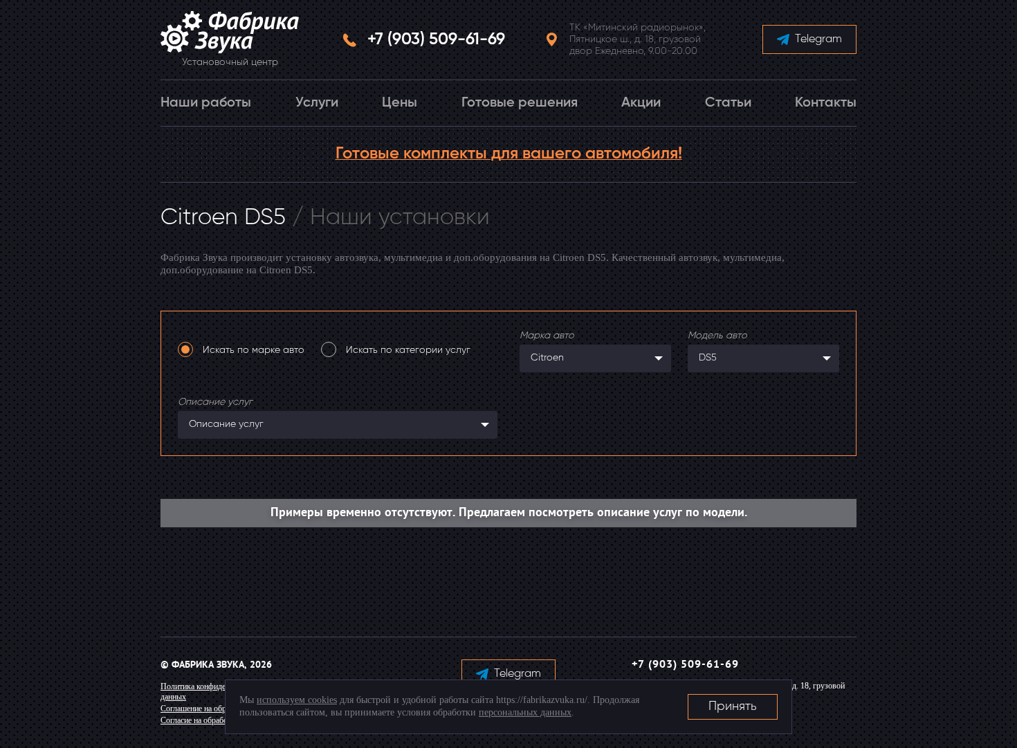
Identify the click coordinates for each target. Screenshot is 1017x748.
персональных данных (525, 712)
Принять (732, 706)
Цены (399, 103)
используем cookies (297, 700)
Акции (641, 103)
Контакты (825, 103)
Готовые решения (519, 103)
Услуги (316, 103)
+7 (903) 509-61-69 (436, 39)
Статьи (728, 103)
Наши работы (206, 103)
